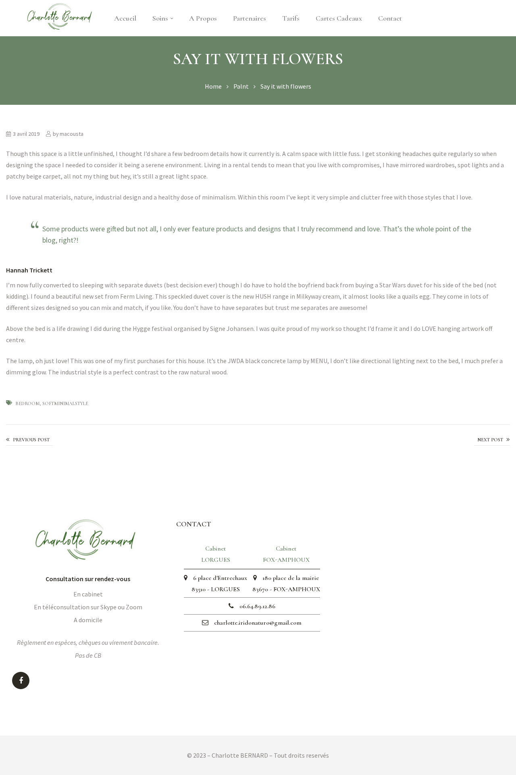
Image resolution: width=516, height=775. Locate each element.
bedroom (27, 403)
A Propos (203, 18)
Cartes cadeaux (339, 18)
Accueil (125, 18)
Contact (390, 18)
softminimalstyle (65, 403)
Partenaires (249, 18)
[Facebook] (20, 680)
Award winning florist (492, 440)
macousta (71, 133)
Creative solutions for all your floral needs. (29, 439)
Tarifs (291, 18)
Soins (160, 18)
